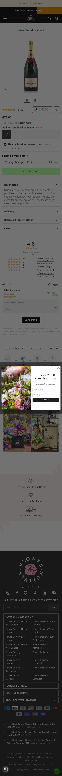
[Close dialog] (58, 367)
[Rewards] (5, 769)
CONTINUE (45, 400)
